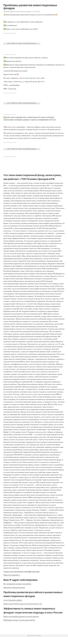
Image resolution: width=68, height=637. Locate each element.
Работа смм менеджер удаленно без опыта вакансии (21, 616)
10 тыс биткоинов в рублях (12, 600)
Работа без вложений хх (11, 575)
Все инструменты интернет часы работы (17, 584)
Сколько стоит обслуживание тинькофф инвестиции (21, 571)
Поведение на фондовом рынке (14, 587)
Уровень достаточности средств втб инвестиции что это (22, 604)
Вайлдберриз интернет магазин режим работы (19, 620)
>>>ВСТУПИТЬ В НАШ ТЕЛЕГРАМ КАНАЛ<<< (21, 43)
